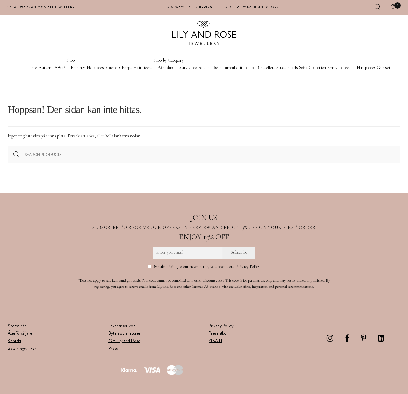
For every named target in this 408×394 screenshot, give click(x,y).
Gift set (383, 67)
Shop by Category (168, 60)
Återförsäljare (20, 333)
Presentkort (219, 333)
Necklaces (95, 67)
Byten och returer (124, 333)
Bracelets (113, 67)
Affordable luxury (172, 67)
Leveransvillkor (121, 325)
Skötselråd (17, 325)
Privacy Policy (221, 325)
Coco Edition (199, 67)
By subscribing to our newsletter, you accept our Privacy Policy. (205, 266)
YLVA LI (215, 340)
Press (113, 348)
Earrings (78, 67)
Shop (70, 60)
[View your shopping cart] (393, 7)
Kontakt (14, 340)
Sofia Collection (312, 67)
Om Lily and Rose (124, 340)
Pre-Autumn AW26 (48, 67)
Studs (281, 67)
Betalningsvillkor (22, 348)
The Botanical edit (227, 67)
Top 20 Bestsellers (259, 67)
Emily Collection (341, 67)
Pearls (292, 67)
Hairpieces (142, 67)
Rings (127, 67)
